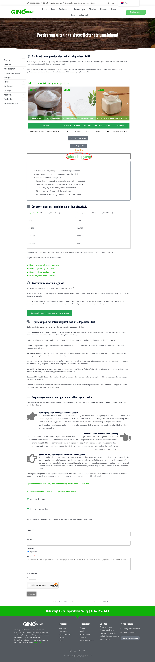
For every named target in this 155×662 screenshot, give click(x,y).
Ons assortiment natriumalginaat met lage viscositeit (57, 174)
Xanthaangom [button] (8, 86)
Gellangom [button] (7, 77)
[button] (30, 103)
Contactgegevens (127, 623)
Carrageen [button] (7, 64)
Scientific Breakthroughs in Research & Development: (60, 194)
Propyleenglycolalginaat (12, 73)
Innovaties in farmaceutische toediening (55, 191)
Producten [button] (63, 9)
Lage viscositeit (34, 213)
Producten (31, 549)
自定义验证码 (32, 573)
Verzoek (31, 556)
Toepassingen (79, 9)
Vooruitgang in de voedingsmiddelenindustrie (57, 188)
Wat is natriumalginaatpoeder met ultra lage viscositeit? (58, 171)
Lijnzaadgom (8, 90)
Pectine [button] (6, 81)
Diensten (92, 9)
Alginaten (33, 551)
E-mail (30, 539)
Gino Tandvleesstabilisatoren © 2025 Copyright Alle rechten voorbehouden (77, 655)
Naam (30, 530)
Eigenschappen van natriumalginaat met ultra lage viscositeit (60, 181)
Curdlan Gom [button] (8, 99)
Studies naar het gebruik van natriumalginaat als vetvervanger (51, 491)
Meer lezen (38, 642)
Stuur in (31, 594)
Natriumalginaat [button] (9, 68)
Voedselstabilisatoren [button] (11, 103)
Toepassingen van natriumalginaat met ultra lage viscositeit (60, 184)
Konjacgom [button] (7, 94)
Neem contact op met (79, 15)
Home (44, 9)
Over (53, 9)
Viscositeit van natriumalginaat (48, 177)
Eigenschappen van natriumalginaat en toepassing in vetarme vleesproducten (58, 484)
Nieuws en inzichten (108, 9)
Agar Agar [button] (7, 60)
